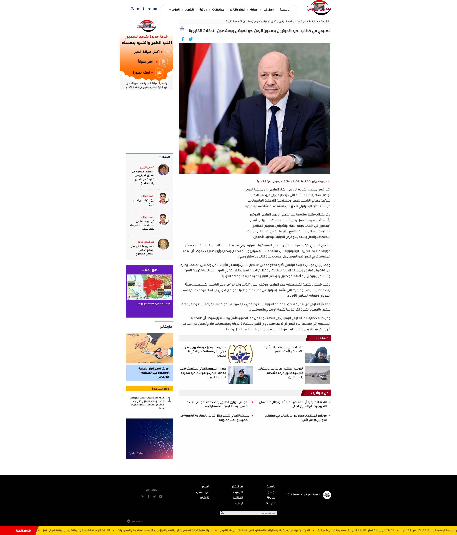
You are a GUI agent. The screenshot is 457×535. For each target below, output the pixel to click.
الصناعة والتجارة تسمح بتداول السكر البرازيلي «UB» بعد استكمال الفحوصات (212, 530)
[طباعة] (181, 28)
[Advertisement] (211, 212)
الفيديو (205, 486)
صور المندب (202, 492)
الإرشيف (238, 492)
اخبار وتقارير (237, 9)
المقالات (164, 157)
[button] (165, 270)
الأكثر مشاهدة (161, 388)
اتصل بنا (271, 497)
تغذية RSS (270, 503)
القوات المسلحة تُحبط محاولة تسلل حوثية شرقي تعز (124, 530)
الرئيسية (285, 9)
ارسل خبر (268, 9)
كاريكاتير (166, 326)
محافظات (218, 9)
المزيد (176, 9)
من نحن (271, 492)
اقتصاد (189, 9)
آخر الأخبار (237, 486)
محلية (254, 9)
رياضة (203, 9)
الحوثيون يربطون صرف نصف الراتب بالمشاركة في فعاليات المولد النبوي (313, 530)
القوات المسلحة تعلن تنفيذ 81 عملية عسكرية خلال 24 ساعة (403, 530)
